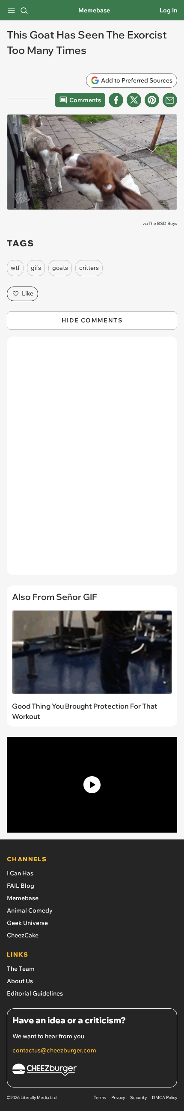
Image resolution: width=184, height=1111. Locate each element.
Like (27, 293)
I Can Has (20, 873)
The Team (21, 968)
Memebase (94, 10)
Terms (100, 1097)
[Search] (24, 10)
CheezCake (23, 935)
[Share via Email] (170, 100)
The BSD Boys (162, 223)
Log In (168, 10)
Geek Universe (27, 923)
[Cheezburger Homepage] (92, 1071)
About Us (20, 981)
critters (89, 268)
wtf (15, 268)
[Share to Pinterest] (152, 100)
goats (60, 268)
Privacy (118, 1097)
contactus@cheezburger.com (54, 1050)
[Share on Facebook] (116, 100)
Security (138, 1097)
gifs (36, 268)
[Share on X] (134, 100)
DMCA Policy (164, 1097)
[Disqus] (92, 460)
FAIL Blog (20, 885)
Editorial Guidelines (35, 993)
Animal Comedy (30, 910)
